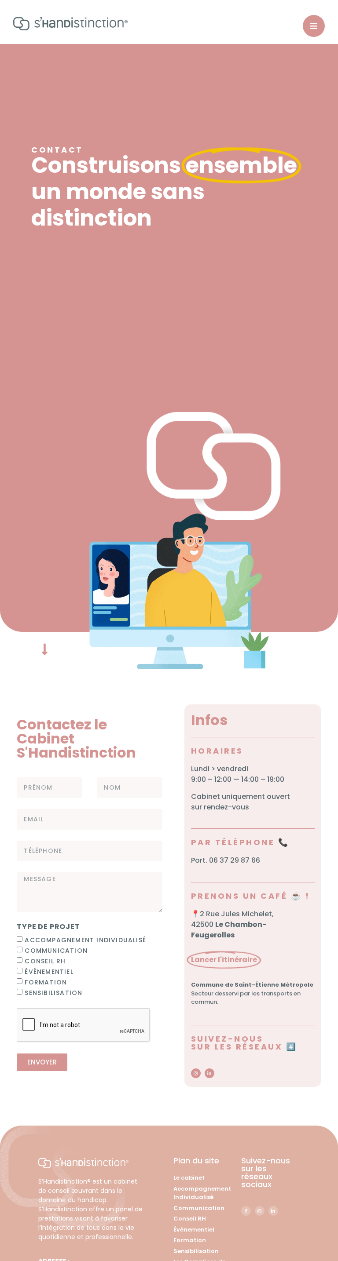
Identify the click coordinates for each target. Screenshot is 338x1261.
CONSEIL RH (45, 960)
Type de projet (48, 927)
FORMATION (46, 981)
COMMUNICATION (56, 950)
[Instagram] (196, 1073)
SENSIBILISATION (53, 992)
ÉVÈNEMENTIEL (49, 971)
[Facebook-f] (246, 1211)
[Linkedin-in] (209, 1073)
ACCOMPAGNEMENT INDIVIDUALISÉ (85, 939)
